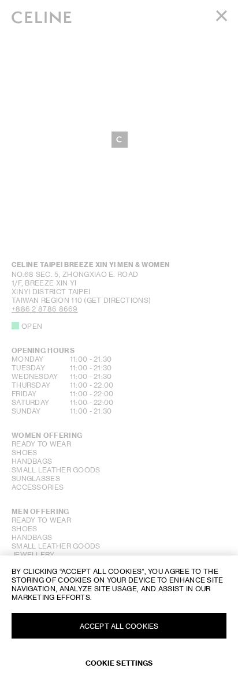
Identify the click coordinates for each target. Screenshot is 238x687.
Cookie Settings (119, 663)
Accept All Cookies (119, 626)
